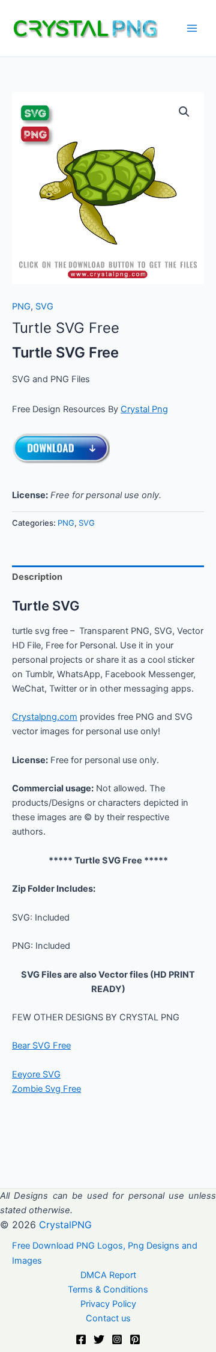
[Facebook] (81, 1339)
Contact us (108, 1318)
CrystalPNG (65, 1225)
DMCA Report (108, 1275)
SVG (44, 306)
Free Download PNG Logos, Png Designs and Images (104, 1252)
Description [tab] (37, 576)
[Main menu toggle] (192, 28)
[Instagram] (117, 1339)
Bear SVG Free (41, 1045)
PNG (21, 306)
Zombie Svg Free (46, 1088)
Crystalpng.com (44, 716)
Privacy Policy (108, 1304)
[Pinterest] (135, 1339)
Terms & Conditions (108, 1289)
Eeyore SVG (36, 1074)
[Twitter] (99, 1339)
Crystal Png (144, 409)
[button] (184, 112)
